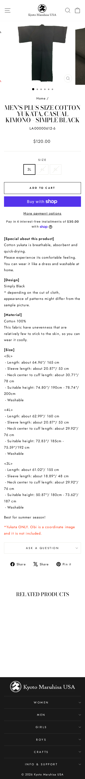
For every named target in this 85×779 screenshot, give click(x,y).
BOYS (41, 740)
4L (42, 169)
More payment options (42, 213)
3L (29, 169)
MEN (41, 715)
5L (56, 169)
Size (42, 160)
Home (41, 98)
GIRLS (41, 727)
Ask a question (42, 548)
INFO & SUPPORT (41, 764)
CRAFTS (41, 752)
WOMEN (41, 702)
